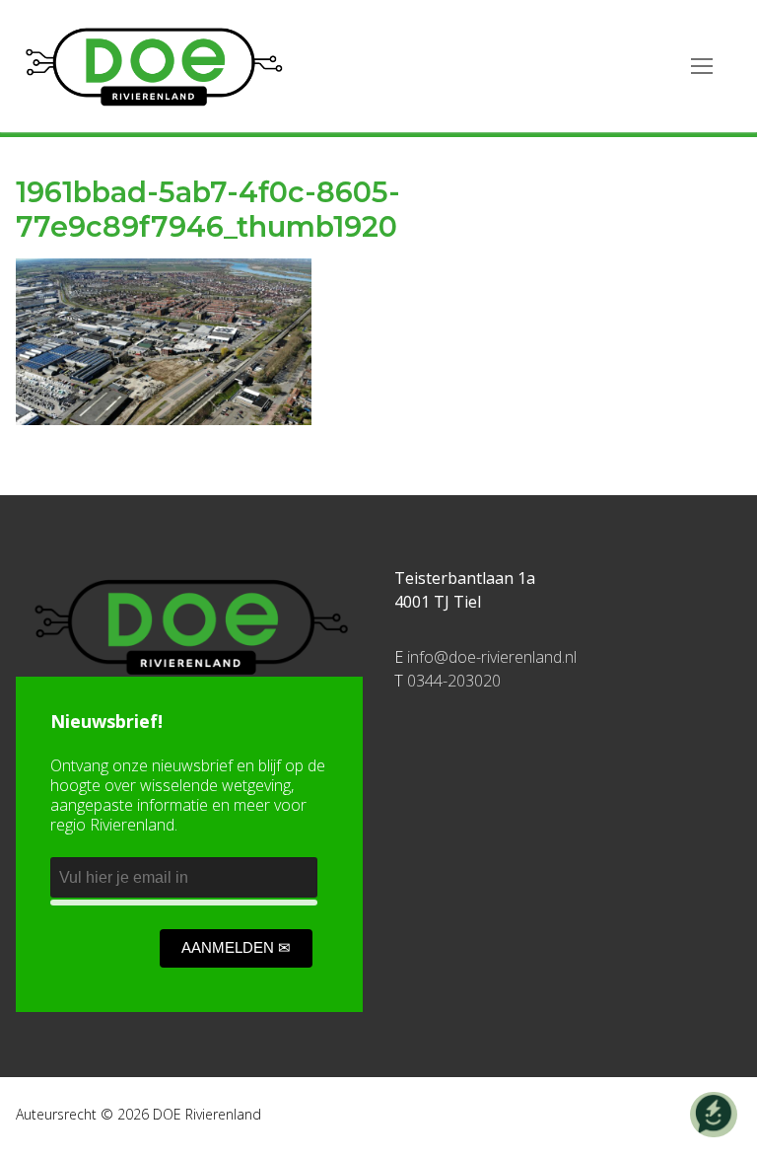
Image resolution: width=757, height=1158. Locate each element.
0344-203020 (454, 680)
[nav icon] (701, 66)
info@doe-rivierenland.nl (492, 657)
